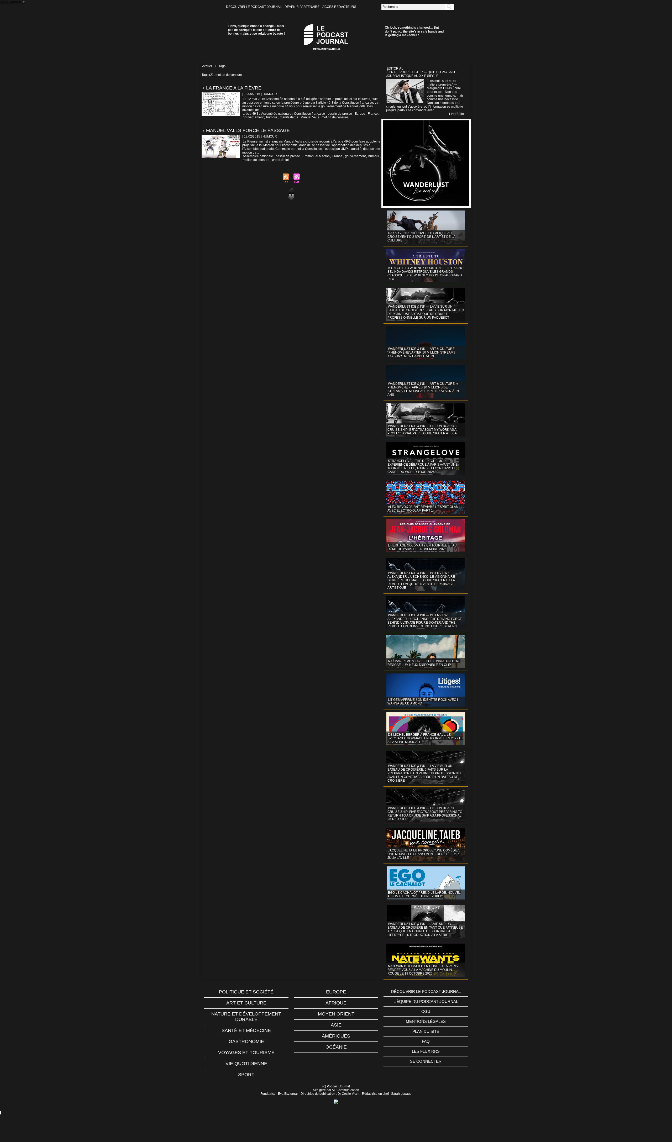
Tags (222, 66)
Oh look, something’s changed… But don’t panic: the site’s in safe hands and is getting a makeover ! (414, 31)
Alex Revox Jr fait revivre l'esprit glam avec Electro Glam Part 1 (423, 508)
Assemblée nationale (276, 113)
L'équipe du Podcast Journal (425, 1001)
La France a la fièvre (233, 88)
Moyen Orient (336, 1014)
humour (271, 117)
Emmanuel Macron (316, 156)
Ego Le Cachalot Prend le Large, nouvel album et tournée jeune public (424, 894)
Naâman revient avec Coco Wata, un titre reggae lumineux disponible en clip (423, 663)
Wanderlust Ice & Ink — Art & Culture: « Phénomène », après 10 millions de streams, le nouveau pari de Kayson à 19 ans (423, 389)
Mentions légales (426, 1021)
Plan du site (425, 1031)
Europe (360, 113)
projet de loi (280, 160)
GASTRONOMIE (246, 1041)
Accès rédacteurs (339, 7)
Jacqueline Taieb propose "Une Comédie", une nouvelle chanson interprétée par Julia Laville (423, 854)
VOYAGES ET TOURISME (246, 1052)
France (373, 113)
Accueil (207, 66)
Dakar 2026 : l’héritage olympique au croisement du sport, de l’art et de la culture (421, 236)
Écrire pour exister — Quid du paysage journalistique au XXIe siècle (421, 74)
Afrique (336, 1003)
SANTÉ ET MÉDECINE (246, 1030)
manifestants (289, 117)
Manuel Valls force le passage (248, 130)
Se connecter (426, 1061)
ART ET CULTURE (246, 1003)
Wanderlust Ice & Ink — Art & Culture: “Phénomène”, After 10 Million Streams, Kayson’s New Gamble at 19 (421, 352)
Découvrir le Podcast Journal (254, 7)
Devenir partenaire (302, 7)
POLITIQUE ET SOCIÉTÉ (246, 991)
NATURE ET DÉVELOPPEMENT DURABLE (246, 1016)
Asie (336, 1025)
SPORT (246, 1074)
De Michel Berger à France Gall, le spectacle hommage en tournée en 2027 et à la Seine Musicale (425, 738)
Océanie (336, 1047)
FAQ (426, 1041)
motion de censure (335, 117)
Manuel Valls (310, 117)
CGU (425, 1011)
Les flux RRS (426, 1051)
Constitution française (309, 113)
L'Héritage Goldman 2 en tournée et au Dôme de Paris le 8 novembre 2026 (422, 547)
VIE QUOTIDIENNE (246, 1063)
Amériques (336, 1036)
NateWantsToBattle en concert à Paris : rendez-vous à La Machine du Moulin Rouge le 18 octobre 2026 (423, 969)
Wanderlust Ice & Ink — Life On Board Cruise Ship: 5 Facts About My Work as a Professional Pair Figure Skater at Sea (422, 429)
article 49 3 (251, 113)
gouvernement (253, 117)
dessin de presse (340, 113)
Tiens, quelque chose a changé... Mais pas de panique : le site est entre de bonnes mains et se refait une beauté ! (256, 29)
